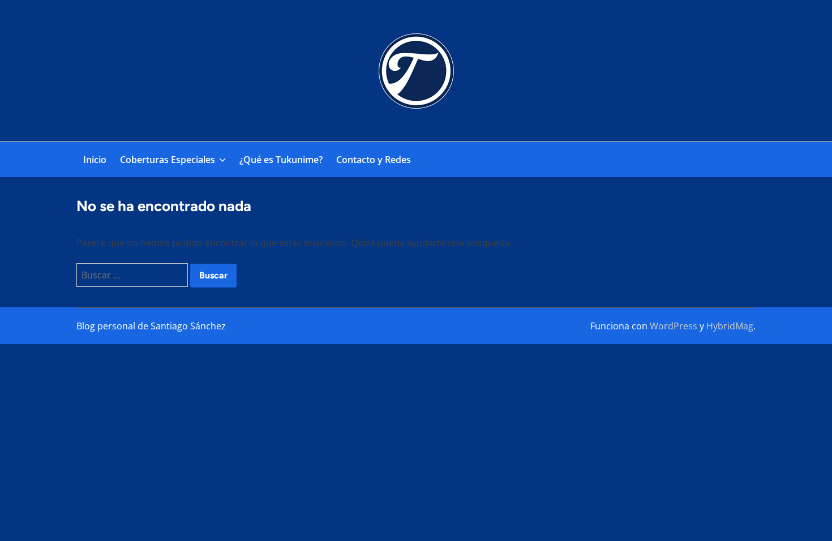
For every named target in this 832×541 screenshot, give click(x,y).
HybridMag (729, 326)
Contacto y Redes (373, 159)
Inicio (94, 159)
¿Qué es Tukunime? (281, 159)
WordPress (673, 326)
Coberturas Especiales (167, 159)
